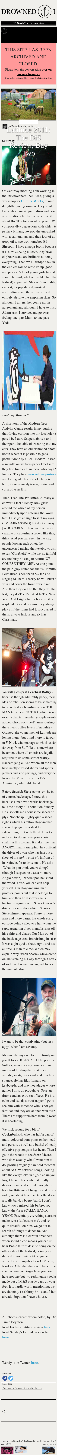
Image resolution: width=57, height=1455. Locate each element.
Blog (50, 31)
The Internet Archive (43, 78)
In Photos (39, 31)
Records (14, 31)
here (47, 1327)
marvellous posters (42, 474)
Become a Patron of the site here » (22, 1388)
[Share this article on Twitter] (10, 1378)
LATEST (5, 1428)
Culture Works (32, 200)
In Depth (27, 31)
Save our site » (28, 23)
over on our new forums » (34, 71)
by (15, 126)
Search (50, 39)
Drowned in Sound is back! (28, 1441)
